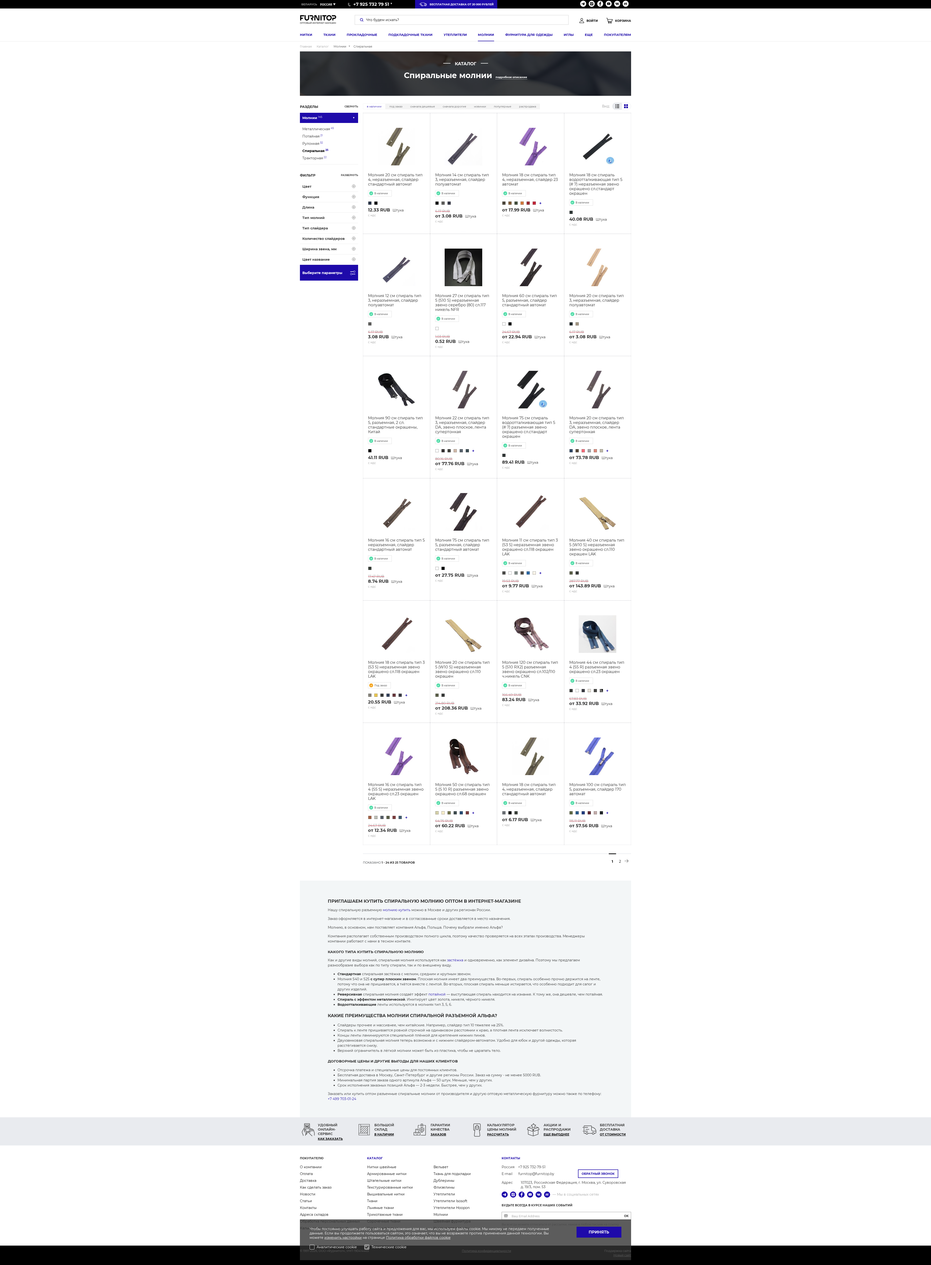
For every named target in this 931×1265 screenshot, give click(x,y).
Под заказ (395, 106)
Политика (395, 1237)
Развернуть (349, 175)
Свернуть (351, 106)
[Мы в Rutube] (626, 4)
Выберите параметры (322, 273)
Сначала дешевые (422, 106)
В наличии (374, 106)
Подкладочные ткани (410, 35)
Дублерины (443, 1180)
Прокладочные (362, 35)
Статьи (306, 1201)
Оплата (306, 1174)
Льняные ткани (380, 1208)
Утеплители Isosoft (450, 1201)
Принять (599, 1232)
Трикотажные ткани (385, 1214)
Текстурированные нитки (390, 1187)
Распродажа (527, 106)
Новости (307, 1194)
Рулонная (312, 143)
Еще (589, 35)
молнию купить (396, 910)
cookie (444, 1237)
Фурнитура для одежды (529, 35)
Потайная (312, 136)
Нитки (306, 35)
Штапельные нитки (384, 1180)
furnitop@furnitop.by (536, 1174)
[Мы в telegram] (583, 4)
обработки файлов (422, 1237)
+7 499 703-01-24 (342, 1099)
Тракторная (314, 158)
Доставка (308, 1180)
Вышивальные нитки (386, 1194)
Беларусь (309, 4)
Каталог (375, 1158)
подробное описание (511, 77)
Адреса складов (314, 1214)
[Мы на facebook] (600, 4)
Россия (326, 4)
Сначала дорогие (454, 106)
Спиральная (315, 150)
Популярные (502, 106)
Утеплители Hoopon (451, 1208)
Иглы (569, 35)
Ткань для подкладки (452, 1174)
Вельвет (440, 1167)
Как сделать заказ (315, 1187)
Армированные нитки (387, 1174)
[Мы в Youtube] (609, 4)
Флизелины (444, 1187)
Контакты (308, 1208)
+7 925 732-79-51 (532, 1167)
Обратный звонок (598, 1174)
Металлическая (318, 129)
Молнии (486, 35)
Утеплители (455, 35)
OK (626, 1216)
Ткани (329, 35)
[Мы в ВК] (617, 4)
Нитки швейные (381, 1167)
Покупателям (617, 35)
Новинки (480, 106)
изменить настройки (343, 1237)
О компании (311, 1167)
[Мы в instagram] (592, 4)
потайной (437, 994)
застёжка (455, 960)
